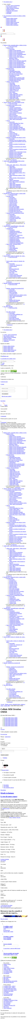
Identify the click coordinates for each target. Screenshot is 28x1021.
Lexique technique (5, 859)
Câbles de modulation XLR (15, 171)
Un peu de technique (8, 993)
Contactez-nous (4, 381)
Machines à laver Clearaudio (15, 153)
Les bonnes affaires (7, 970)
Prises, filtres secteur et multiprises (17, 181)
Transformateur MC (7, 995)
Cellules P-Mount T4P (14, 85)
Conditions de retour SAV (9, 1005)
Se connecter (5, 393)
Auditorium (9, 12)
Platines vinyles (9, 47)
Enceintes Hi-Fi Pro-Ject (14, 210)
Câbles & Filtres (7, 969)
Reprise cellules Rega (11, 21)
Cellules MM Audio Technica (16, 94)
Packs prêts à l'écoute (14, 59)
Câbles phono (12, 167)
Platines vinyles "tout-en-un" (15, 55)
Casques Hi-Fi (12, 215)
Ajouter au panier (4, 755)
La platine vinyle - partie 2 (9, 986)
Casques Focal (12, 219)
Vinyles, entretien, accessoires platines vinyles (13, 102)
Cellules (5, 965)
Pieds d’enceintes (13, 205)
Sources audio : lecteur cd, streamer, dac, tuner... (14, 256)
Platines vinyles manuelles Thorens (17, 67)
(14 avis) (3, 729)
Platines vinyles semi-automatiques (17, 51)
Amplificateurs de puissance (15, 232)
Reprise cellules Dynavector (12, 22)
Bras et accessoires (13, 115)
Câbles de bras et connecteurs (16, 168)
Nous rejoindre (6, 1004)
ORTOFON (7, 736)
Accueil (2, 704)
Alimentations (12, 76)
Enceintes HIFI (9, 196)
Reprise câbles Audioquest (12, 25)
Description (6, 785)
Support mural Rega (13, 301)
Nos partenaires (6, 1002)
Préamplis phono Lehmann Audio (16, 77)
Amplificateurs (9, 228)
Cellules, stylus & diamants (12, 81)
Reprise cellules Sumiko (11, 23)
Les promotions (12, 317)
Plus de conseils (4, 919)
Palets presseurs (12, 114)
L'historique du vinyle (8, 991)
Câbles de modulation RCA (15, 170)
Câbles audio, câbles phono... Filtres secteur (16, 164)
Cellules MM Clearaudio (14, 96)
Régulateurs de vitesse (14, 75)
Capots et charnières (13, 111)
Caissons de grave (13, 202)
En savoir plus (4, 734)
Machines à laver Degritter (15, 154)
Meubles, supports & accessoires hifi (11, 283)
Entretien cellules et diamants (15, 109)
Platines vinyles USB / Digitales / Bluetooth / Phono (16, 57)
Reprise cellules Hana (11, 19)
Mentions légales (7, 999)
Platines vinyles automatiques (15, 53)
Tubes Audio (12, 246)
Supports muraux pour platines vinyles (18, 118)
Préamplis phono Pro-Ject (15, 80)
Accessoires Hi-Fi (13, 293)
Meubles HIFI (12, 249)
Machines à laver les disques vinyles (17, 140)
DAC (10, 267)
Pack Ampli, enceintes (14, 206)
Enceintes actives (13, 200)
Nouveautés (12, 49)
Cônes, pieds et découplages (15, 119)
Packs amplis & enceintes (15, 319)
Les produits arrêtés (7, 972)
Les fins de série (13, 315)
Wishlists (4, 757)
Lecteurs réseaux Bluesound (15, 275)
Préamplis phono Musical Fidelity (16, 79)
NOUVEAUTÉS (13, 46)
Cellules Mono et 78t (14, 89)
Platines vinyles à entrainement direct (17, 54)
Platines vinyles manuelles (15, 50)
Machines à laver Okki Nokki (16, 155)
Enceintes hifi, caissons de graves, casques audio (14, 193)
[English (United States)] (4, 29)
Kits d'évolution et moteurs (15, 110)
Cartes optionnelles (13, 248)
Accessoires (6, 966)
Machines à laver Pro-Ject (15, 157)
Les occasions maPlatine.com (15, 314)
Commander (3, 416)
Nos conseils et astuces (11, 6)
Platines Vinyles (7, 964)
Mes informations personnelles (10, 981)
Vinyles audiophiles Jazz (14, 125)
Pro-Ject (18, 817)
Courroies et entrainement (15, 107)
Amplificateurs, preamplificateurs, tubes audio (13, 226)
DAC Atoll (11, 272)
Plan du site (6, 1006)
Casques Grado (12, 220)
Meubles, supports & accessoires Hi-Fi (15, 288)
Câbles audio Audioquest (15, 185)
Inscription (3, 400)
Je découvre (17, 101)
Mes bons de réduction (8, 982)
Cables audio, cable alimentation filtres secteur (13, 161)
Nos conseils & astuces (8, 787)
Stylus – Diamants (13, 93)
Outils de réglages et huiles (15, 116)
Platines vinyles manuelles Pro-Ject (17, 63)
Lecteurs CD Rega (13, 274)
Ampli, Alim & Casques (8, 968)
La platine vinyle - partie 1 (9, 987)
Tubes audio (12, 297)
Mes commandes (7, 977)
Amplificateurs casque (14, 216)
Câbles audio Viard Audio (15, 187)
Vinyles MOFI (12, 136)
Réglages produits (10, 9)
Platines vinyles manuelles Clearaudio (17, 60)
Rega (10, 817)
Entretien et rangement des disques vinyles (15, 137)
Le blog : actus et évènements (13, 5)
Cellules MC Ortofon (14, 98)
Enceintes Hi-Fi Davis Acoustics (16, 209)
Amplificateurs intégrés (14, 231)
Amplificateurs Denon (14, 239)
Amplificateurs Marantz (14, 240)
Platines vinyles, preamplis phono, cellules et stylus (14, 45)
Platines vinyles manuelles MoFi (16, 62)
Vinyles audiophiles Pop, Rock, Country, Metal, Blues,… (16, 124)
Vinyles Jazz (12, 132)
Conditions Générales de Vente (10, 1000)
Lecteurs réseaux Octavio (15, 276)
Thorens (14, 817)
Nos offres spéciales (7, 306)
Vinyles (8, 120)
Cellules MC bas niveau (14, 86)
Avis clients (6, 786)
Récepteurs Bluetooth (14, 269)
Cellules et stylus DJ (13, 90)
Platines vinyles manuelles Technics (17, 66)
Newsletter (8, 13)
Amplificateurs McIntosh (14, 241)
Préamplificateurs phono (14, 71)
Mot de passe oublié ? (7, 396)
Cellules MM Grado (13, 97)
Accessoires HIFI (13, 250)
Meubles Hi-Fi (12, 291)
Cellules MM (12, 84)
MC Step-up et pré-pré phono (16, 73)
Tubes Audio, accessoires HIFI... (13, 244)
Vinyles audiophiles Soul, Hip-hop (17, 128)
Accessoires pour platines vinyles (13, 105)
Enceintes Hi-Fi (12, 198)
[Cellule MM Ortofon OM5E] (10, 717)
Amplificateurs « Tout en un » (16, 235)
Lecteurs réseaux (13, 266)
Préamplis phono (10, 68)
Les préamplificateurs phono (9, 988)
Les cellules (6, 992)
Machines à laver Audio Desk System (17, 151)
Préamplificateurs (13, 233)
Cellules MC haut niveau (14, 88)
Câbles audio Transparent (15, 184)
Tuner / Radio (12, 270)
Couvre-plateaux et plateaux (15, 112)
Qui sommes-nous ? (7, 1)
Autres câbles (12, 183)
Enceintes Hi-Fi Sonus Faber (15, 211)
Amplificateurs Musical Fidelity (16, 243)
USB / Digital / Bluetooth (15, 72)
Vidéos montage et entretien (12, 8)
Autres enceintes (13, 203)
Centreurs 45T (12, 150)
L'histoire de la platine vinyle (10, 990)
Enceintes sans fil (13, 201)
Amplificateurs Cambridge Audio (16, 237)
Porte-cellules (12, 92)
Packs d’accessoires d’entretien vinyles (18, 149)
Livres (10, 298)
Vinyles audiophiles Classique (16, 127)
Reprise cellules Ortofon (11, 18)
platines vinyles (5, 808)
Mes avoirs (5, 978)
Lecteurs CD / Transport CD (15, 265)
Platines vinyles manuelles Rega (16, 64)
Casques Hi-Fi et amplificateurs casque (15, 213)
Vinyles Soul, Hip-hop (14, 135)
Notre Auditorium (7, 1008)
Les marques (6, 973)
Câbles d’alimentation (14, 180)
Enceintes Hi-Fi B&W (14, 207)
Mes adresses (6, 979)
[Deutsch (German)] (4, 31)
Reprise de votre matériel (12, 10)
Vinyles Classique (13, 133)
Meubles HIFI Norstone (14, 300)
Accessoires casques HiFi (15, 218)
